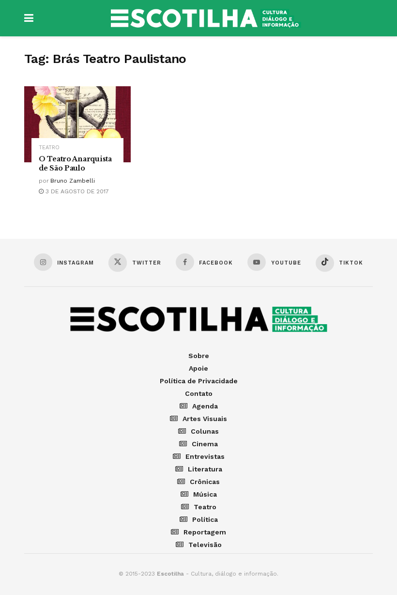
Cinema (205, 444)
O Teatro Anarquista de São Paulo (75, 163)
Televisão (205, 544)
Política (205, 519)
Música (205, 494)
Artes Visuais (205, 419)
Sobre (198, 356)
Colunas (205, 431)
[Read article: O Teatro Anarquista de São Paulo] (77, 124)
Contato (199, 393)
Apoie (198, 368)
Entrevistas (205, 456)
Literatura (205, 469)
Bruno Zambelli (72, 180)
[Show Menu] (28, 18)
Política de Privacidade (199, 381)
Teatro (49, 147)
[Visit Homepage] (206, 18)
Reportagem (204, 532)
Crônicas (205, 481)
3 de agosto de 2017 (76, 191)
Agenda (205, 406)
